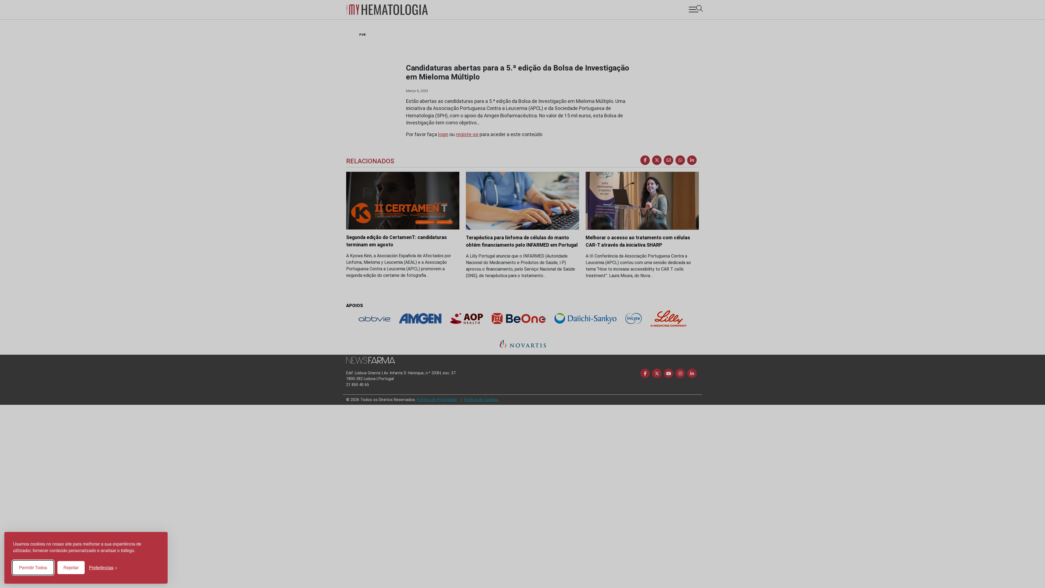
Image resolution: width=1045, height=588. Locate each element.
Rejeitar (71, 567)
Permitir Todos (33, 567)
